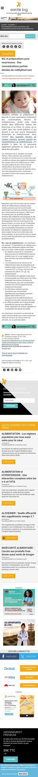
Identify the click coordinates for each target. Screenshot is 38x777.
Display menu (2, 8)
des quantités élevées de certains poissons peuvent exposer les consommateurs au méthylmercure (19, 139)
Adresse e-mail (9, 397)
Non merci (23, 774)
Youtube (20, 370)
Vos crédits (29, 677)
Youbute (19, 46)
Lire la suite (8, 462)
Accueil (3, 25)
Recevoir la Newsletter (19, 651)
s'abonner (10, 759)
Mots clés (4, 36)
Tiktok (15, 46)
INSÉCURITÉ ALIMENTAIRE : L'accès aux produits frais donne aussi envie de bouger (18, 551)
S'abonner (10, 406)
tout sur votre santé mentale (29, 668)
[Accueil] (19, 4)
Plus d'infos (21, 769)
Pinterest (11, 46)
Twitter (7, 46)
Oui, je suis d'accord (9, 774)
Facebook (4, 46)
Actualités (11, 25)
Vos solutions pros (29, 685)
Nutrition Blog (6, 348)
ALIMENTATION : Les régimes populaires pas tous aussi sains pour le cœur (19, 437)
